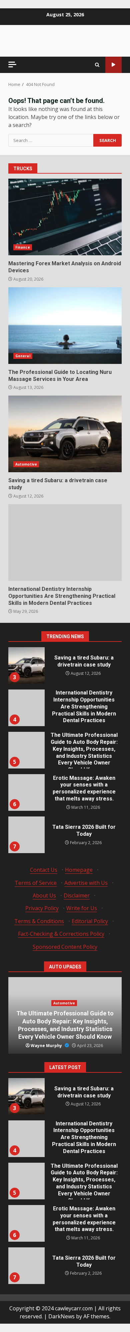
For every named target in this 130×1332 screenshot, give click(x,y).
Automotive (26, 464)
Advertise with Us (86, 882)
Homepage (79, 869)
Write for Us (81, 908)
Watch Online (113, 65)
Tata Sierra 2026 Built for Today (26, 834)
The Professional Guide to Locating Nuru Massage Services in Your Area (65, 325)
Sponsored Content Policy (65, 946)
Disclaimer (77, 895)
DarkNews (61, 1316)
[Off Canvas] (12, 64)
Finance (22, 247)
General (22, 356)
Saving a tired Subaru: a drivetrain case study (65, 434)
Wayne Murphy (47, 1045)
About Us (44, 895)
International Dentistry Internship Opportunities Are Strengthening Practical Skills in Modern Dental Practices (65, 542)
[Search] (97, 64)
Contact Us (43, 869)
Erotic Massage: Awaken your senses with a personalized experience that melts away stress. (26, 792)
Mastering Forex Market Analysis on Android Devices (65, 217)
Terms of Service (36, 882)
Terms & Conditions (39, 921)
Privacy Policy (42, 908)
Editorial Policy (90, 921)
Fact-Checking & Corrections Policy (61, 933)
